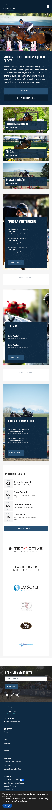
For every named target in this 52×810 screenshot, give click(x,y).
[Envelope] (17, 695)
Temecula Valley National (13, 761)
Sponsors (7, 743)
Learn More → (12, 127)
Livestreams (8, 747)
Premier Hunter (23, 338)
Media (6, 739)
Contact (6, 736)
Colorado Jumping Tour (12, 769)
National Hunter (23, 233)
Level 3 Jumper (12, 433)
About (6, 732)
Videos (6, 750)
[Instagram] (12, 695)
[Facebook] (7, 695)
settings (23, 801)
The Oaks (7, 765)
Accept (7, 806)
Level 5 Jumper (12, 233)
